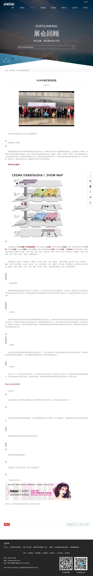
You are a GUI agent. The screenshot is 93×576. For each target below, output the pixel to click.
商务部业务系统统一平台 (40, 547)
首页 (13, 7)
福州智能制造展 (74, 547)
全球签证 (53, 7)
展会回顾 (32, 7)
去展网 (51, 547)
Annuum (6, 547)
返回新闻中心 (71, 524)
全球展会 (22, 7)
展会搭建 (43, 7)
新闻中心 (64, 7)
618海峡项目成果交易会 (61, 547)
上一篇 (79, 524)
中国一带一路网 (26, 547)
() (7, 524)
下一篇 (86, 524)
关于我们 (85, 7)
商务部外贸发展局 (15, 547)
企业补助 (74, 7)
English (86, 1)
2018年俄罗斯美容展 (23, 70)
